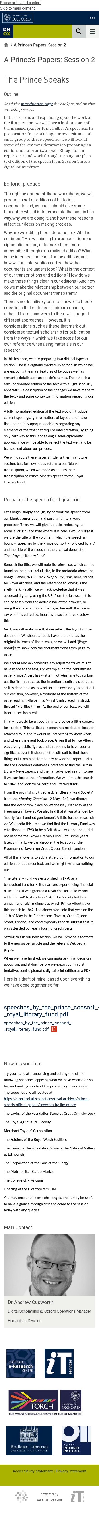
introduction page (37, 103)
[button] (92, 18)
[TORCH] (45, 1401)
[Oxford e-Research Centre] (20, 1363)
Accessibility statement (33, 1471)
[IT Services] (59, 1363)
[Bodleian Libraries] (29, 1440)
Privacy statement (71, 1471)
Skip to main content (17, 8)
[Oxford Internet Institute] (76, 1440)
